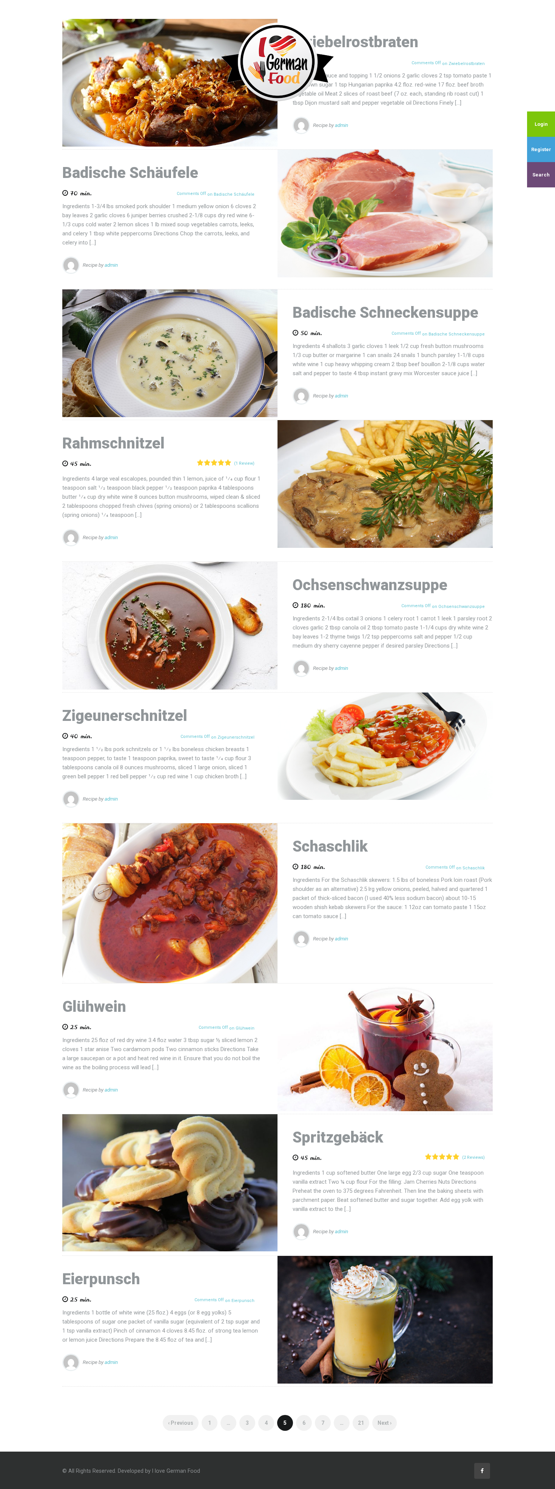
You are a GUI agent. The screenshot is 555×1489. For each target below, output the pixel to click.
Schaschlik (330, 846)
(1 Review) (244, 463)
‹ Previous (180, 1423)
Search (541, 175)
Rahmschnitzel (113, 443)
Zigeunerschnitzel (124, 716)
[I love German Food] (277, 61)
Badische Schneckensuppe (385, 313)
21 (361, 1423)
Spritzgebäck (338, 1137)
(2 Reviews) (473, 1157)
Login (541, 124)
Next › (385, 1423)
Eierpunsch (101, 1279)
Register (541, 149)
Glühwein (94, 1007)
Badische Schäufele (130, 173)
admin (341, 125)
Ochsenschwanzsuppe (370, 585)
